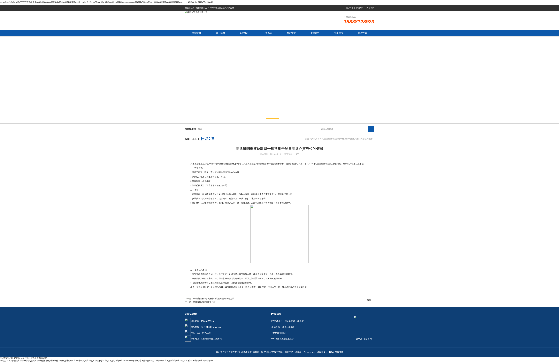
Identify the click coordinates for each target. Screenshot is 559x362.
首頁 (307, 138)
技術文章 (291, 33)
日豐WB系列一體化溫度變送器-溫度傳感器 (289, 321)
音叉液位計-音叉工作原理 (282, 327)
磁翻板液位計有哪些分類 (204, 302)
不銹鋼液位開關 (278, 333)
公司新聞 (267, 33)
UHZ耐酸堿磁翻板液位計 (282, 338)
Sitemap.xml (309, 352)
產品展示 (244, 33)
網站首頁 (349, 8)
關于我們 (220, 33)
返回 (369, 300)
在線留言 (360, 8)
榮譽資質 (315, 33)
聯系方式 (362, 33)
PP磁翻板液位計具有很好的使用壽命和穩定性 (213, 298)
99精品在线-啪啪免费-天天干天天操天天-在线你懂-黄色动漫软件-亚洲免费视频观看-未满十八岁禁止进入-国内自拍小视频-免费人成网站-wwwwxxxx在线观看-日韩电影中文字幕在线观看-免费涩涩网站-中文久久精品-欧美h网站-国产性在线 (106, 2)
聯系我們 (370, 8)
